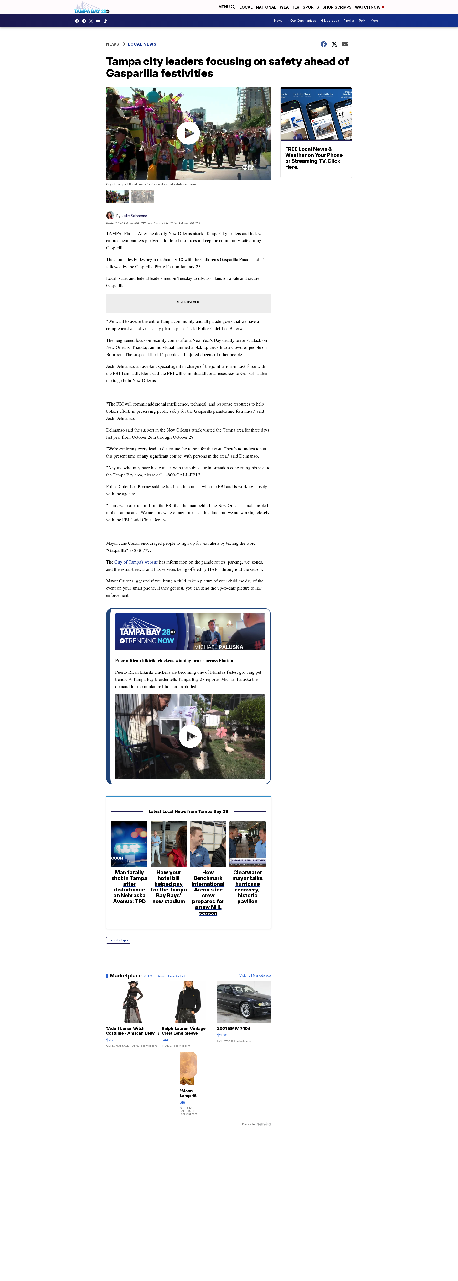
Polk (362, 20)
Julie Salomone (134, 216)
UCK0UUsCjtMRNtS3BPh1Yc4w (99, 21)
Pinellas (349, 20)
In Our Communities (301, 20)
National (266, 7)
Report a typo (118, 940)
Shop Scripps (337, 7)
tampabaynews (78, 21)
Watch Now (368, 7)
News (278, 20)
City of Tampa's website (136, 562)
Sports (311, 7)
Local (246, 7)
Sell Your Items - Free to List (164, 976)
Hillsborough (329, 20)
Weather (289, 7)
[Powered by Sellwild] (264, 1124)
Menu (225, 7)
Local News (142, 44)
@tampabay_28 (106, 21)
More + (375, 20)
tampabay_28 (85, 21)
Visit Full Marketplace (255, 975)
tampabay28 (92, 21)
